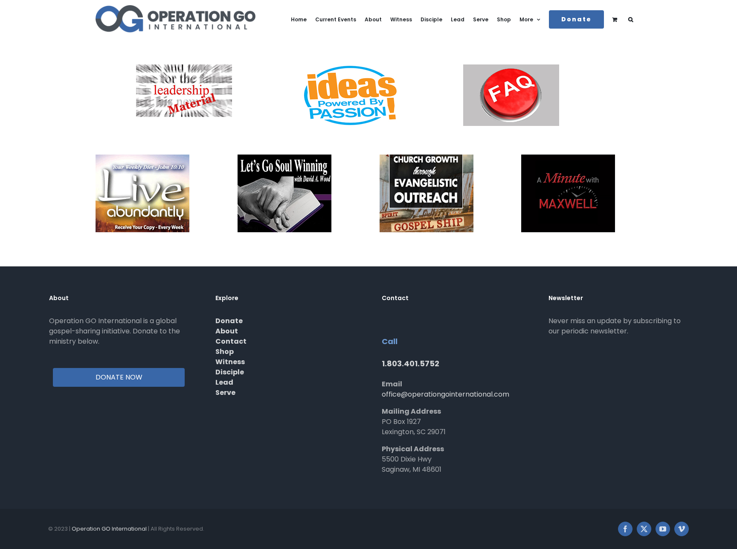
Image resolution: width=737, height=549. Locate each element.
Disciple (229, 372)
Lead (224, 382)
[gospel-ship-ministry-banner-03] (426, 158)
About (226, 331)
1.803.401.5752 (410, 363)
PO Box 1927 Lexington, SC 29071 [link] (414, 427)
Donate (229, 321)
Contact (231, 341)
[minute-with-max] (568, 158)
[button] (630, 19)
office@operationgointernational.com (445, 394)
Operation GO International (109, 529)
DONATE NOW (119, 377)
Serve (225, 392)
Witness (230, 362)
